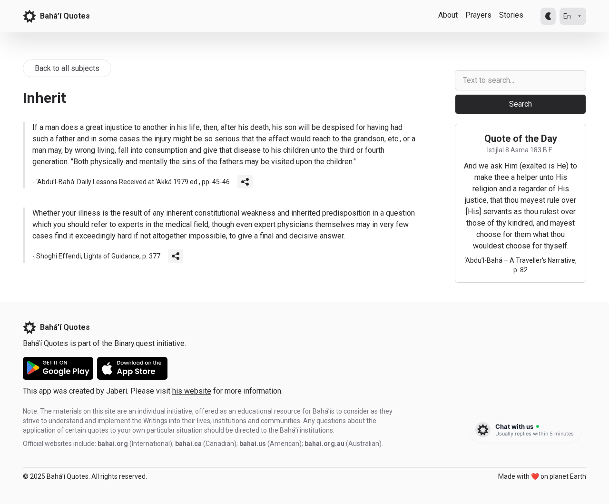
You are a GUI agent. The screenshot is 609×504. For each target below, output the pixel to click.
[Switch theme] (548, 16)
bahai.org (113, 443)
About (448, 15)
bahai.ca (188, 443)
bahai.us (252, 443)
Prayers (478, 15)
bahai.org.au (324, 443)
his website (191, 390)
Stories (511, 15)
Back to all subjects (67, 68)
